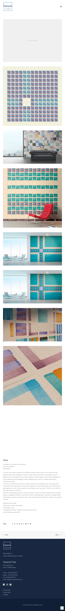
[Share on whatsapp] (24, 524)
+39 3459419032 (13, 575)
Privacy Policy (7, 590)
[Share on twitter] (15, 524)
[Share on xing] (28, 524)
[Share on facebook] (13, 524)
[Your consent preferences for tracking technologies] (62, 608)
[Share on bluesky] (26, 524)
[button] (61, 6)
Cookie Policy (6, 592)
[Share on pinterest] (19, 524)
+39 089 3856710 (11, 577)
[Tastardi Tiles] (8, 6)
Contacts (5, 594)
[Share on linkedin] (21, 524)
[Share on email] (30, 524)
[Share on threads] (17, 524)
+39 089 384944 (12, 573)
